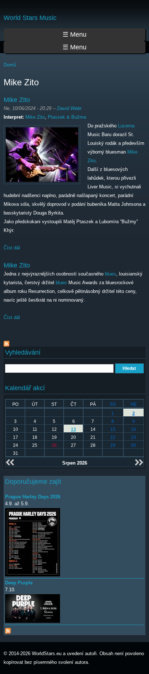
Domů (10, 65)
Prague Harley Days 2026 (32, 496)
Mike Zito (17, 99)
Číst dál (12, 247)
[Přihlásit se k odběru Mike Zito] (6, 342)
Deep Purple (19, 582)
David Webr (69, 108)
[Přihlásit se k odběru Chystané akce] (8, 629)
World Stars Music (30, 17)
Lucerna (126, 125)
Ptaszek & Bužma (67, 117)
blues (110, 274)
